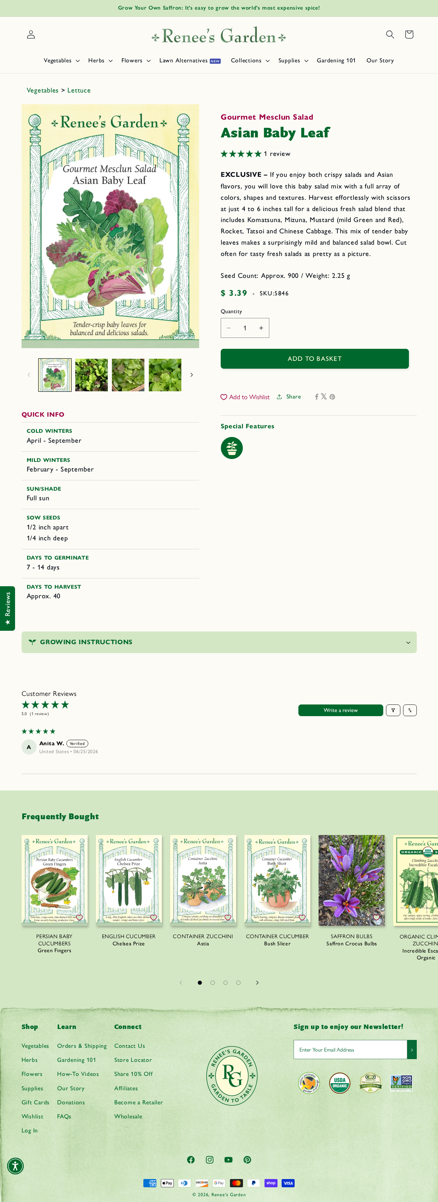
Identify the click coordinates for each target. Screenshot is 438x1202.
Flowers (32, 1074)
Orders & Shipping (82, 1045)
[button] (61, 60)
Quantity (231, 311)
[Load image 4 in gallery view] (165, 375)
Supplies (32, 1088)
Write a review (341, 710)
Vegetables (44, 90)
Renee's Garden (228, 1194)
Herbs (30, 1059)
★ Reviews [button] (7, 608)
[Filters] (393, 710)
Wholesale (128, 1116)
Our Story (71, 1088)
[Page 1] (199, 982)
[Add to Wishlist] (79, 917)
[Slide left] (29, 374)
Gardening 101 (76, 1059)
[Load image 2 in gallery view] (91, 375)
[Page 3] (225, 982)
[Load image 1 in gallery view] (55, 375)
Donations (71, 1102)
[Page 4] (238, 982)
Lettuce (79, 90)
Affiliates (126, 1088)
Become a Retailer (138, 1102)
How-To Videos (78, 1074)
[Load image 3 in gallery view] (128, 375)
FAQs (64, 1116)
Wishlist (32, 1116)
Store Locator (133, 1059)
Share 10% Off (133, 1074)
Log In (30, 1130)
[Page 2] (212, 982)
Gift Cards (36, 1102)
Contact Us (129, 1045)
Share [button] (293, 396)
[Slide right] (191, 374)
